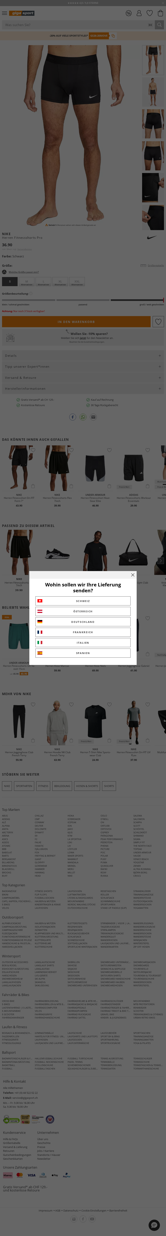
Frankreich (83, 632)
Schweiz (83, 601)
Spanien (83, 653)
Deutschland (83, 622)
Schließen (133, 575)
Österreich (83, 611)
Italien (83, 643)
